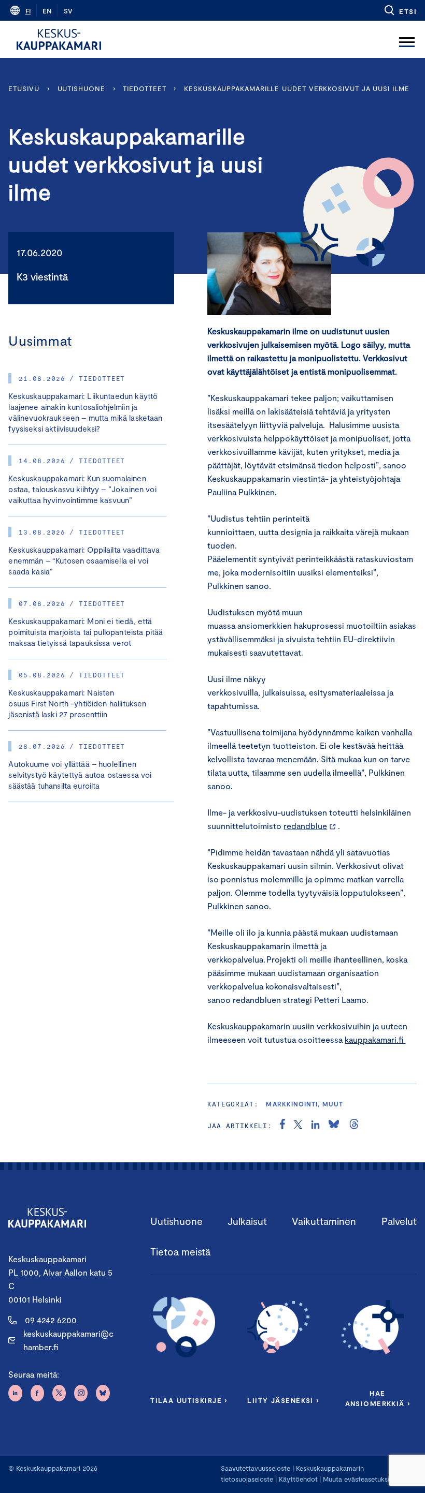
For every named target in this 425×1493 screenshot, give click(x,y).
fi (28, 11)
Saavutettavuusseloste (255, 1468)
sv (68, 11)
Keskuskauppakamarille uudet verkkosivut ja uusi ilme (296, 88)
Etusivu (23, 88)
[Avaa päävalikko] (407, 39)
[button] (400, 10)
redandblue (305, 826)
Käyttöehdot (298, 1479)
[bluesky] (334, 1125)
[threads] (354, 1125)
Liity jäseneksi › (283, 1400)
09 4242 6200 (51, 1320)
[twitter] (298, 1125)
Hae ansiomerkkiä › (377, 1398)
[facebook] (282, 1125)
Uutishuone (81, 88)
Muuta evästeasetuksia (358, 1479)
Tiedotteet (144, 88)
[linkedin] (315, 1125)
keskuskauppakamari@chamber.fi (68, 1340)
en (47, 11)
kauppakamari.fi (375, 1039)
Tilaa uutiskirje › (189, 1400)
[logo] (59, 39)
